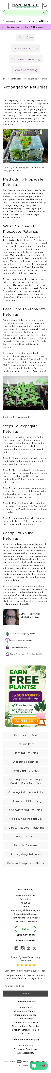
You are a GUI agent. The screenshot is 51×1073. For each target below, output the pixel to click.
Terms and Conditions (25, 1049)
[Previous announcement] (2, 27)
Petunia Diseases (25, 845)
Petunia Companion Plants (25, 863)
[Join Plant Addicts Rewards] (25, 696)
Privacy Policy (25, 1045)
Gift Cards (26, 1033)
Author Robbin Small (29, 614)
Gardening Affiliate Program (25, 910)
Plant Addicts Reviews (25, 914)
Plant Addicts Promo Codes (25, 917)
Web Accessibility (25, 1053)
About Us (25, 903)
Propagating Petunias (25, 854)
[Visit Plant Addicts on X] (35, 948)
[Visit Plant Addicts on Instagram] (23, 948)
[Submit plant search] (44, 12)
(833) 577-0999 (25, 935)
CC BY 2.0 (18, 170)
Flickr (41, 167)
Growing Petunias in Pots (25, 792)
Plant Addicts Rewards (25, 921)
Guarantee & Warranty (25, 1011)
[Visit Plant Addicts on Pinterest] (28, 948)
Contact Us (25, 899)
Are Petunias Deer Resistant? (25, 827)
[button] (6, 6)
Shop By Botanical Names (25, 1030)
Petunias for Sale (25, 735)
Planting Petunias (25, 753)
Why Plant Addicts (25, 895)
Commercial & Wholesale (25, 1022)
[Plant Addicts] (25, 6)
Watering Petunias (25, 761)
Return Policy (26, 1018)
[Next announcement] (48, 27)
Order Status (25, 1007)
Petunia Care (25, 744)
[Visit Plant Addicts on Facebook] (16, 948)
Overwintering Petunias (25, 810)
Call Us (25, 929)
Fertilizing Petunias (25, 770)
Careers (25, 906)
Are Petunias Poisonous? (25, 818)
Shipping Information (25, 1015)
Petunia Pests (25, 836)
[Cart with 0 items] (45, 6)
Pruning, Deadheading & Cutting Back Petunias (25, 781)
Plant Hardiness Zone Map (25, 1026)
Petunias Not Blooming (25, 801)
